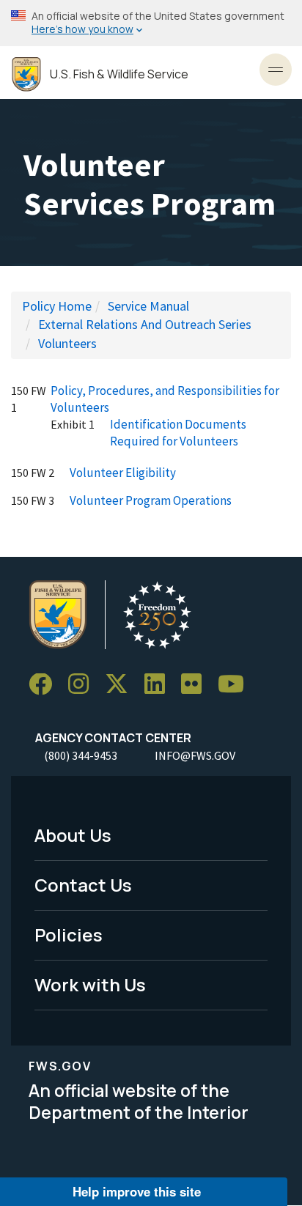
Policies (68, 934)
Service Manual (148, 305)
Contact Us (83, 885)
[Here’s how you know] (151, 23)
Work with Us (90, 984)
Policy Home (57, 305)
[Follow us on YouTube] (236, 684)
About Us (72, 835)
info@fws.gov (195, 755)
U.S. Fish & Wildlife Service (119, 74)
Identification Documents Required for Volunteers (178, 432)
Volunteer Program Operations (151, 500)
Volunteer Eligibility (123, 473)
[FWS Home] (26, 74)
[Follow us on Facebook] (45, 684)
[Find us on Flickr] (196, 684)
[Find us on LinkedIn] (159, 684)
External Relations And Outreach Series (144, 324)
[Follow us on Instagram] (83, 684)
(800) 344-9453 (80, 755)
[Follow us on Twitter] (122, 684)
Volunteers (67, 343)
